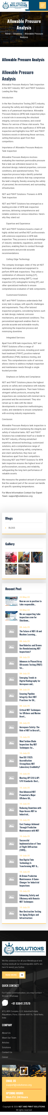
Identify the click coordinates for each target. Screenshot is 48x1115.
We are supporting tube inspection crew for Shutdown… (29, 617)
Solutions (17, 33)
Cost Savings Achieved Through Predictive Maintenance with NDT (29, 827)
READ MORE (11, 975)
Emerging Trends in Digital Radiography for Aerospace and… (29, 681)
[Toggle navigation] (42, 5)
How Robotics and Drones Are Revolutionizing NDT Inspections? (30, 648)
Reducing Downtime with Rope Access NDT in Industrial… (30, 811)
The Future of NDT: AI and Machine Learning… (30, 633)
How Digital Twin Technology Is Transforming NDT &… (29, 863)
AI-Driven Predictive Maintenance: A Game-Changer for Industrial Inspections (29, 880)
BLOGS (12, 528)
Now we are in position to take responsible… (30, 603)
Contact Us (7, 1052)
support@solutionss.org (19, 1084)
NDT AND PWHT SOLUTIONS (32, 1106)
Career (5, 1057)
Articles (5, 1042)
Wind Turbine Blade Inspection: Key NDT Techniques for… (28, 744)
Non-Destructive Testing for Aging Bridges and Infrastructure (30, 915)
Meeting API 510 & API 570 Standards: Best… (29, 779)
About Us (6, 1033)
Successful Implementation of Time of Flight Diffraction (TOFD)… (30, 845)
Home (8, 33)
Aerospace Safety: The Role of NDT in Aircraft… (30, 729)
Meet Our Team (9, 1038)
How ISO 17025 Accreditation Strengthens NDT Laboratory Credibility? (29, 762)
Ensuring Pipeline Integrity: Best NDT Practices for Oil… (28, 697)
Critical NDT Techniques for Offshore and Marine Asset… (30, 713)
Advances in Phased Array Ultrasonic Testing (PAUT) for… (30, 664)
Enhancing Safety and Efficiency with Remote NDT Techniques (29, 898)
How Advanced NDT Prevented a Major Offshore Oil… (27, 795)
